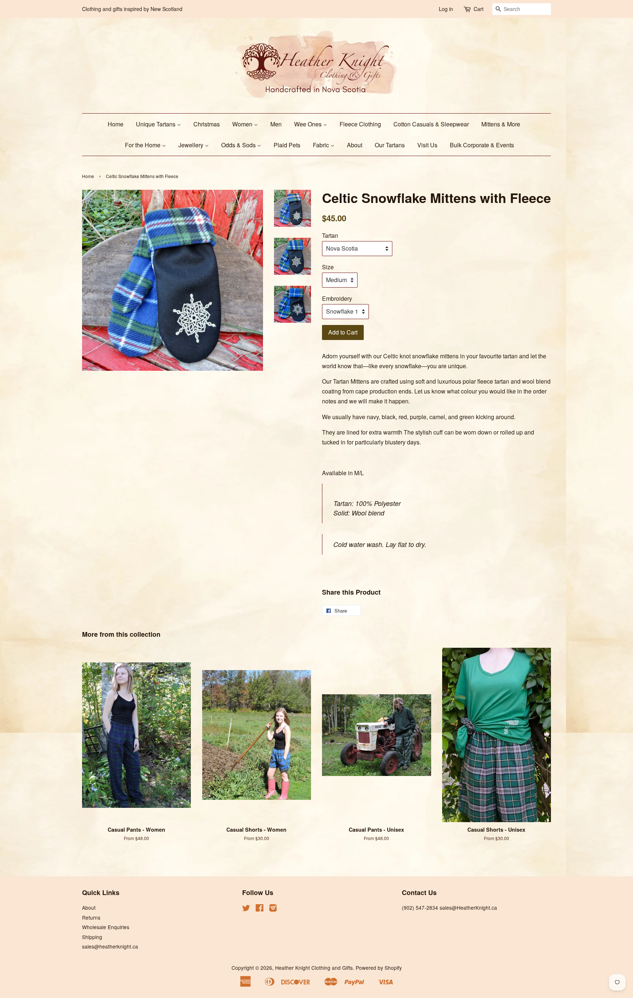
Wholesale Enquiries (105, 927)
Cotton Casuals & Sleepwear (431, 124)
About (354, 145)
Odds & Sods (239, 145)
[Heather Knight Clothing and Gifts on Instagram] (273, 909)
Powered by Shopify (379, 967)
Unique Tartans (156, 124)
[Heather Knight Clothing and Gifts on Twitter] (246, 909)
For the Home (143, 145)
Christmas (206, 124)
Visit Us (427, 145)
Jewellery (191, 145)
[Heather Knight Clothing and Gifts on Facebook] (259, 909)
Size (328, 267)
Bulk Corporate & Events (482, 145)
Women (243, 124)
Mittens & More (500, 124)
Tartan (330, 235)
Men (276, 124)
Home (115, 124)
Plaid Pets (287, 145)
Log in (446, 8)
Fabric (321, 145)
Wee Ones (308, 124)
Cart (479, 8)
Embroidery (337, 298)
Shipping (92, 936)
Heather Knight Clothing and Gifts (314, 967)
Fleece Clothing (360, 124)
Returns (91, 917)
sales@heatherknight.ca (110, 946)
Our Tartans (390, 145)
